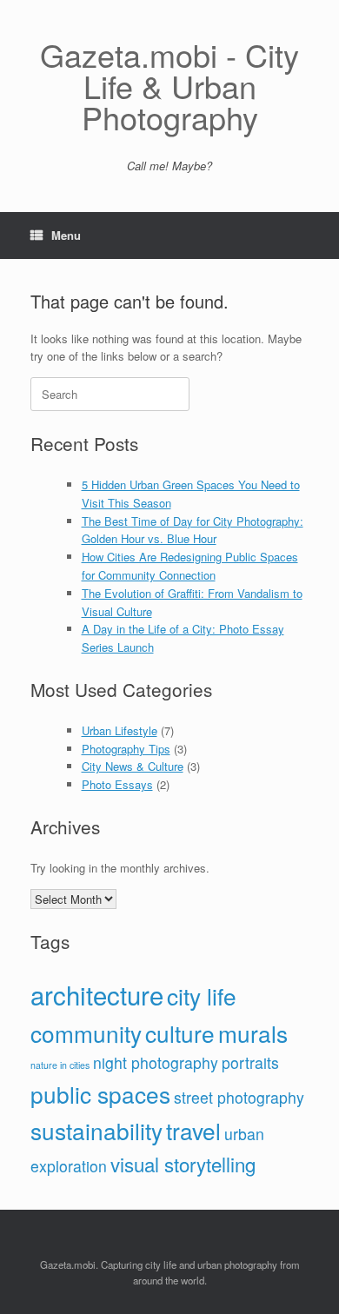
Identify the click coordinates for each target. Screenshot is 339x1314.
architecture (96, 994)
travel (193, 1130)
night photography (155, 1062)
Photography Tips (126, 748)
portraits (250, 1062)
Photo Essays (117, 784)
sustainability (96, 1130)
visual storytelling (183, 1164)
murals (253, 1033)
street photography (239, 1097)
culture (180, 1033)
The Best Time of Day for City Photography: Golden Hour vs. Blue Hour (192, 530)
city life (201, 995)
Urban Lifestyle (119, 730)
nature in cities (60, 1065)
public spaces (100, 1094)
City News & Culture (132, 766)
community (86, 1033)
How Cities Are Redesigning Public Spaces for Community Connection (190, 565)
